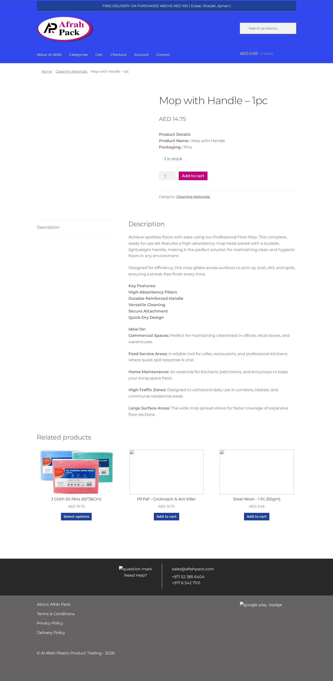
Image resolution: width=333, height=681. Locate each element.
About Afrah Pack (53, 604)
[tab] (75, 227)
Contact (163, 55)
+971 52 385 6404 (188, 576)
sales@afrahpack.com (193, 569)
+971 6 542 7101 (186, 583)
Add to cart (193, 176)
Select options (76, 516)
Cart (99, 55)
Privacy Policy (50, 623)
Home (46, 71)
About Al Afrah (49, 55)
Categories (78, 55)
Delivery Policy (51, 632)
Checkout (118, 55)
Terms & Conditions (56, 614)
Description (48, 227)
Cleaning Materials (71, 71)
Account (141, 55)
